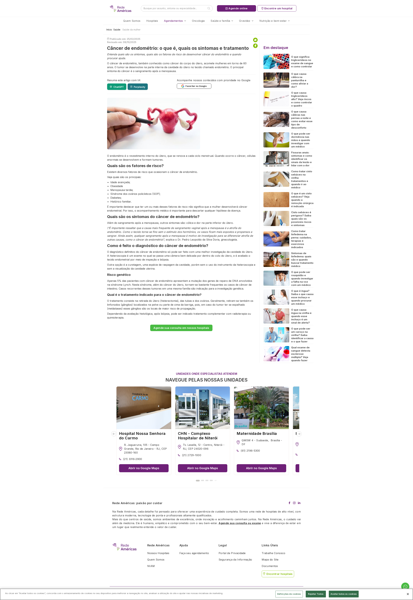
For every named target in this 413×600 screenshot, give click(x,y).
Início (109, 29)
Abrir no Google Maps (143, 468)
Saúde (116, 29)
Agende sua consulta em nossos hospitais (181, 327)
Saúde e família (220, 20)
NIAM (151, 566)
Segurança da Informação (235, 559)
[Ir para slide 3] (206, 480)
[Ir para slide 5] (216, 480)
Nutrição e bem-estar (273, 20)
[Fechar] (407, 594)
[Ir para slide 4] (211, 480)
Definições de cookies (289, 594)
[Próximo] (299, 434)
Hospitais (152, 20)
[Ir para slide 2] (202, 480)
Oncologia (198, 20)
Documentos (270, 566)
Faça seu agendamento (194, 553)
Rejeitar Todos (316, 594)
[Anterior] (114, 434)
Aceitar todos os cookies (344, 594)
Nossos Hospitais (158, 553)
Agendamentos (173, 20)
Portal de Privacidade (232, 553)
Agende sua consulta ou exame (240, 523)
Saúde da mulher (131, 29)
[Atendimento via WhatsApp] (405, 587)
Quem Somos (131, 20)
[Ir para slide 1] (198, 480)
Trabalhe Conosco (273, 553)
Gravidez (244, 20)
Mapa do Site (270, 559)
